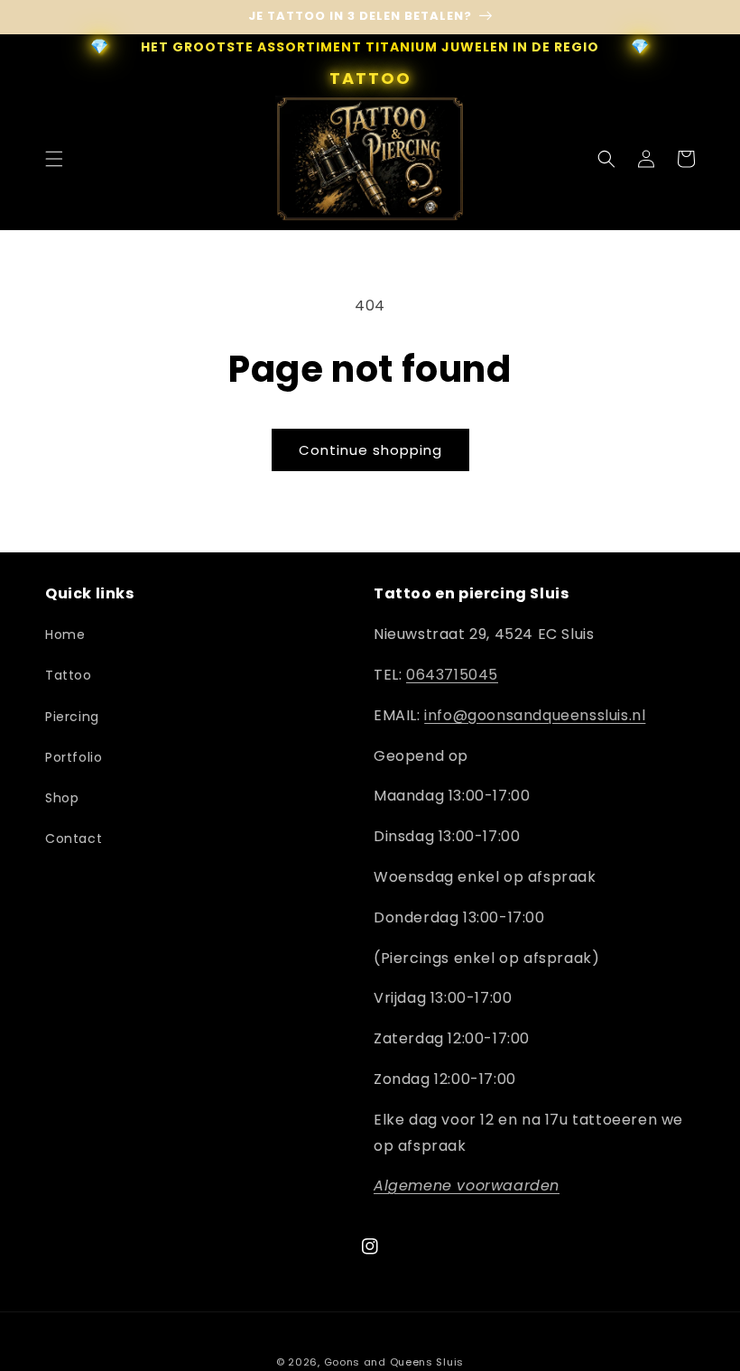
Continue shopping (370, 449)
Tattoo (68, 675)
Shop (62, 798)
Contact (73, 838)
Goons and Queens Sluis (394, 1362)
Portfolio (73, 757)
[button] (54, 159)
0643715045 (452, 674)
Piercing (72, 717)
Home (65, 634)
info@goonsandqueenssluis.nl (534, 715)
